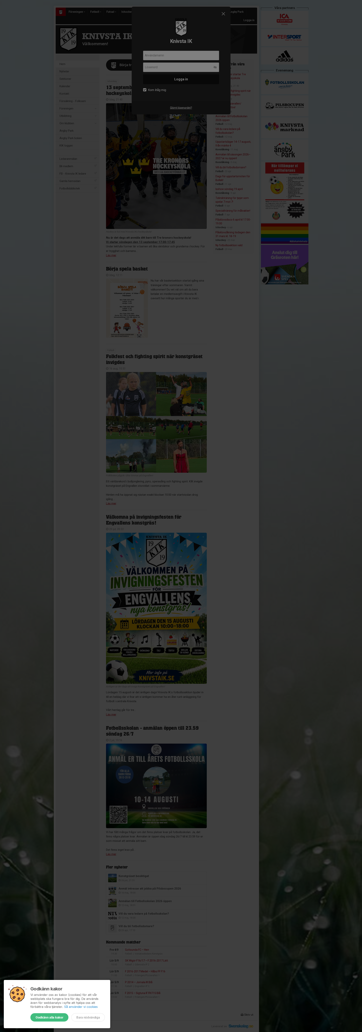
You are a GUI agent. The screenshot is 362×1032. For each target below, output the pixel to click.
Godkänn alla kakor (49, 1017)
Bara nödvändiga (88, 1017)
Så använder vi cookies (81, 1007)
